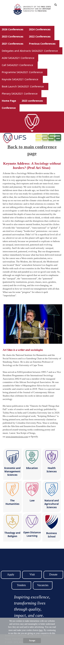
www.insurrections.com (17, 436)
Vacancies (42, 585)
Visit (32, 574)
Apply (10, 574)
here (41, 630)
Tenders (21, 585)
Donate (53, 574)
